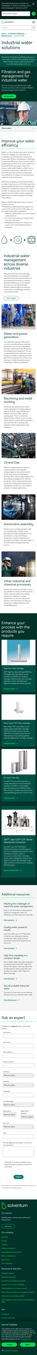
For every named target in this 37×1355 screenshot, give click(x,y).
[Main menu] (33, 22)
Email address (8, 1052)
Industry (6, 1081)
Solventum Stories (8, 1273)
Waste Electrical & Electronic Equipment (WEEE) (18, 1292)
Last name (7, 1042)
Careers (4, 1241)
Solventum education (9, 1277)
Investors (5, 1244)
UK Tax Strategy (7, 1263)
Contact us (5, 1314)
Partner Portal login (8, 1318)
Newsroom (5, 1259)
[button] (10, 1350)
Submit (18, 1177)
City (5, 1133)
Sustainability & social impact (11, 1252)
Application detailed (25, 1112)
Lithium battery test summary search (14, 1288)
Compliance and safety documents (13, 1281)
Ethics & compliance (8, 1256)
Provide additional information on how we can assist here (17, 1144)
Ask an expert (9, 96)
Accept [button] (9, 1344)
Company (7, 1091)
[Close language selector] (33, 3)
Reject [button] (28, 1344)
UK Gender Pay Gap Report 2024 (13, 1296)
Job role (6, 1123)
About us (5, 1237)
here (28, 64)
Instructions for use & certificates (13, 1284)
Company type (8, 1101)
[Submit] (33, 27)
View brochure (9, 920)
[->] (33, 14)
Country (6, 1072)
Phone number (8, 1062)
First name (7, 1032)
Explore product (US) (11, 870)
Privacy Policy (26, 1339)
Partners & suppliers (8, 1248)
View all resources (10, 1000)
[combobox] (18, 27)
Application (7, 1111)
